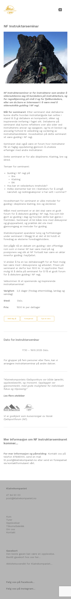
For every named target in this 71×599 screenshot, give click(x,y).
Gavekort (11, 550)
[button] (12, 318)
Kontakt (10, 532)
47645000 (19, 456)
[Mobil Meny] (65, 9)
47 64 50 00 (13, 495)
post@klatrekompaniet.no (22, 460)
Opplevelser (13, 522)
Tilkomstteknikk (15, 526)
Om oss (10, 529)
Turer (9, 519)
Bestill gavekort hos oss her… (23, 557)
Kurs (8, 516)
